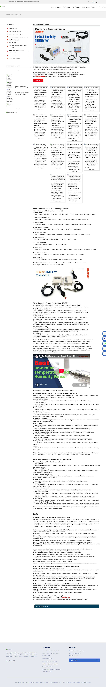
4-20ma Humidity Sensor (15, 14)
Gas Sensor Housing (47, 658)
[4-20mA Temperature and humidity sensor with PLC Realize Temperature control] (40, 89)
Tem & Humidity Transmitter (15, 31)
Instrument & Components (15, 55)
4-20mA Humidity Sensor (67, 72)
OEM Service (75, 7)
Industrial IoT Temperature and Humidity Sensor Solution (18, 46)
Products (57, 7)
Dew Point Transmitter (14, 39)
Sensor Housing (12, 42)
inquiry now (74, 660)
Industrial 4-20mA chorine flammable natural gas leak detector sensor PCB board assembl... (73, 186)
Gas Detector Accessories (14, 58)
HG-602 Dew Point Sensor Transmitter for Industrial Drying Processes (91, 94)
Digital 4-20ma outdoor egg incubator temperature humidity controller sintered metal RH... (74, 156)
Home (52, 7)
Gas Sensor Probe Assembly (49, 661)
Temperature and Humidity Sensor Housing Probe (51, 654)
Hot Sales (66, 7)
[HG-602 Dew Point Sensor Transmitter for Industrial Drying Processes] (91, 89)
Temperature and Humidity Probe (16, 34)
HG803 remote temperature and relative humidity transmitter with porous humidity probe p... (74, 125)
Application (85, 7)
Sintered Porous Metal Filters (49, 664)
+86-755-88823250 (75, 653)
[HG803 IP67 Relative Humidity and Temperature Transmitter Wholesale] (40, 116)
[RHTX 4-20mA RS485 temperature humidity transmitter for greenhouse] (91, 116)
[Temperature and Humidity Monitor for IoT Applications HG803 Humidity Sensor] (57, 116)
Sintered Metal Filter (13, 28)
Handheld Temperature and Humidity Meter (18, 36)
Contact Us (102, 7)
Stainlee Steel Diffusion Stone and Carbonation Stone (16, 52)
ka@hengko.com (74, 655)
